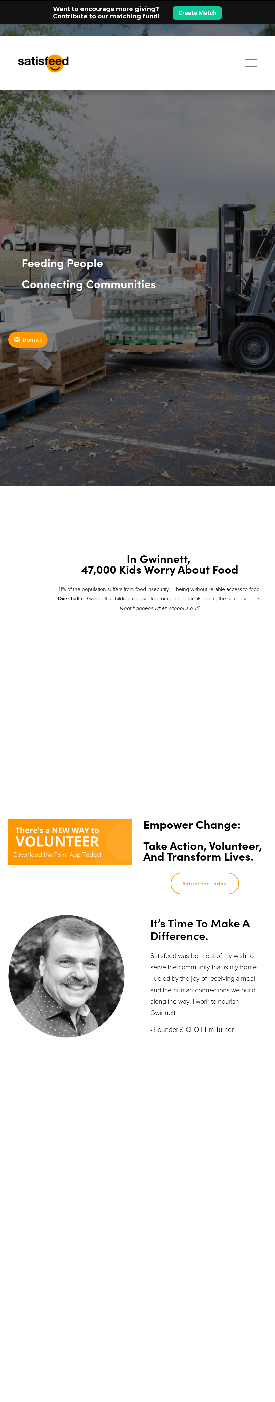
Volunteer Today (205, 883)
